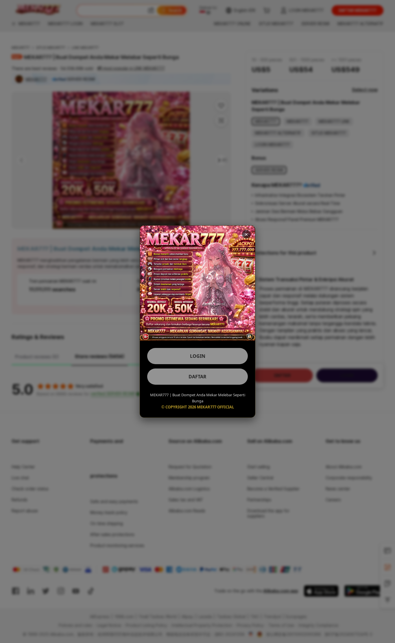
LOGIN (197, 356)
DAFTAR (197, 376)
